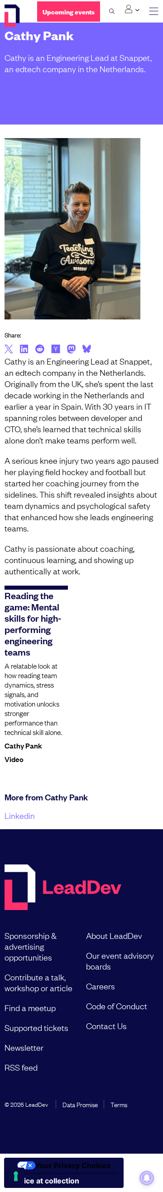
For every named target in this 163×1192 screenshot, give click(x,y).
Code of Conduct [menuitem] (116, 1005)
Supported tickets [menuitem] (36, 1027)
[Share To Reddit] (39, 350)
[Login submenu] (132, 9)
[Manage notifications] (146, 1178)
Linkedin (20, 815)
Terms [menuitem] (118, 1104)
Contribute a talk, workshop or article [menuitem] (38, 982)
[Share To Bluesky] (86, 350)
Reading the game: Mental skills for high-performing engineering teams (33, 623)
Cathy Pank (23, 745)
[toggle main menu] (153, 11)
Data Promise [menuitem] (80, 1104)
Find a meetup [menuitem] (30, 1007)
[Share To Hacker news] (55, 349)
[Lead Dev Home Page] (63, 888)
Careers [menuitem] (100, 985)
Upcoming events (69, 11)
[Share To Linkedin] (24, 349)
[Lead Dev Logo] (14, 16)
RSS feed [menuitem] (21, 1067)
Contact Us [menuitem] (106, 1025)
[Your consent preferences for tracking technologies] (15, 1176)
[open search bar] (112, 11)
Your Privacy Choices (72, 1165)
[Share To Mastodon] (71, 350)
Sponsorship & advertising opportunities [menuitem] (31, 946)
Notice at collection (45, 1180)
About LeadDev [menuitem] (114, 935)
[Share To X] (9, 349)
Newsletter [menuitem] (24, 1047)
